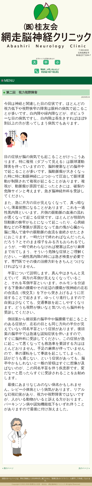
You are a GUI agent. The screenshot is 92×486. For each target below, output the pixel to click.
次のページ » (84, 468)
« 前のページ (7, 468)
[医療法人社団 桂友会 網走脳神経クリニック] (46, 47)
